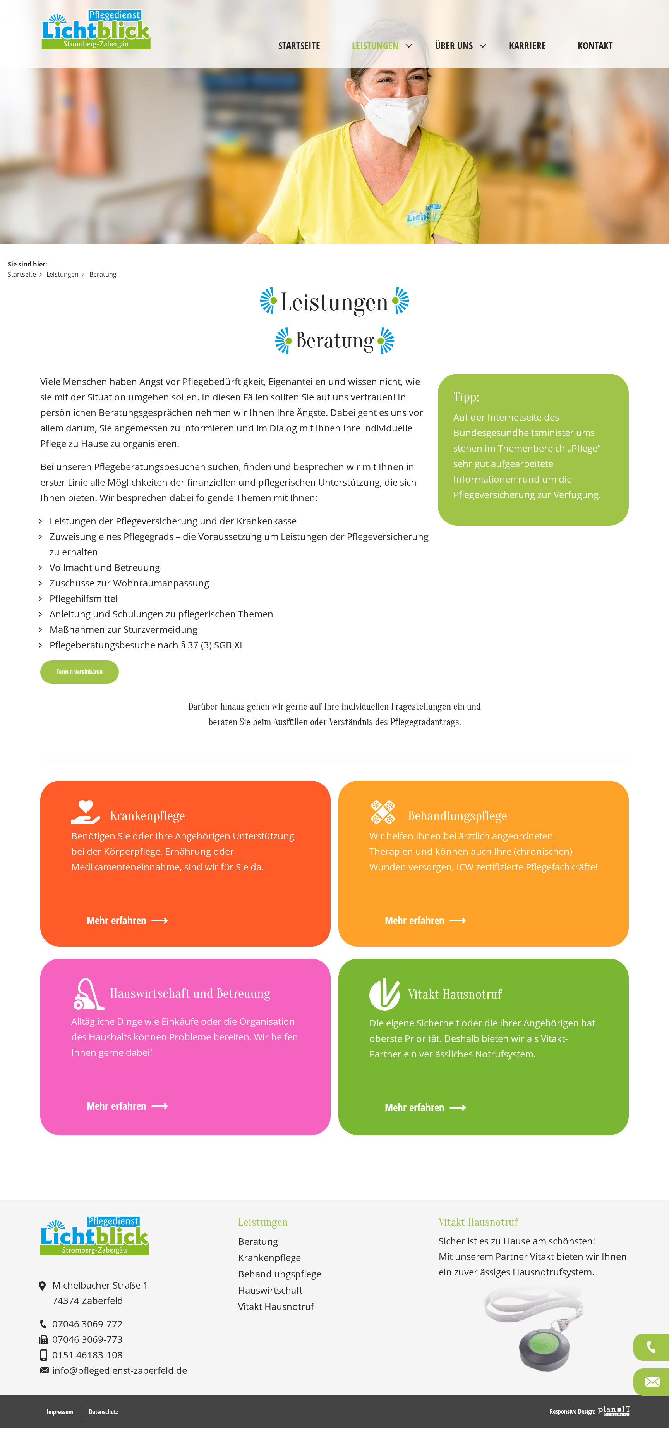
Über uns (454, 45)
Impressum (59, 1412)
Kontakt (595, 45)
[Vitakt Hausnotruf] (534, 1369)
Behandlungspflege (279, 1273)
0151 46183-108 (87, 1354)
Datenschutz (103, 1412)
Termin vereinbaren (80, 671)
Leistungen (375, 45)
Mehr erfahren (116, 920)
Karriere (527, 45)
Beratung (258, 1241)
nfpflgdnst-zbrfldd (118, 1370)
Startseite (299, 45)
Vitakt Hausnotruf (276, 1306)
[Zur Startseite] (96, 15)
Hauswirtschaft (270, 1290)
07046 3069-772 (87, 1323)
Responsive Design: (572, 1411)
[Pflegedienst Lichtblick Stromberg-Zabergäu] (95, 1236)
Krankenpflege (269, 1257)
